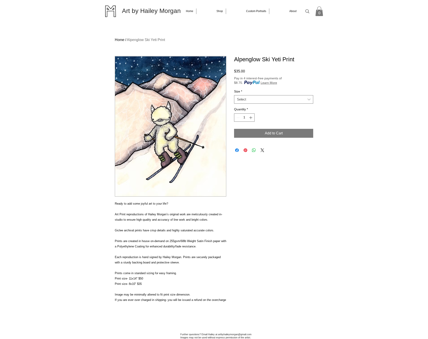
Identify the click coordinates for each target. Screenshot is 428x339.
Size (238, 91)
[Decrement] (237, 117)
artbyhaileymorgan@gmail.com (234, 334)
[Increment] (251, 117)
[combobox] (273, 99)
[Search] (307, 11)
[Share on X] (262, 150)
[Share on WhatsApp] (254, 150)
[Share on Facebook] (237, 150)
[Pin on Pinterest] (245, 150)
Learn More (269, 82)
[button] (319, 11)
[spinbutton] (244, 117)
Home (119, 40)
